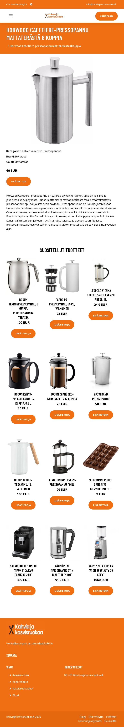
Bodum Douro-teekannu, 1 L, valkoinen (23, 484)
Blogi (15, 695)
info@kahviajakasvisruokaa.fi (101, 4)
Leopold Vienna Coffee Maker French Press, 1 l (101, 294)
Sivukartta (110, 721)
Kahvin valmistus (32, 151)
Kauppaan (106, 16)
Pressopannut (52, 151)
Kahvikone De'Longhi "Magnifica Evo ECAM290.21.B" (23, 570)
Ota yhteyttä (95, 717)
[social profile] (31, 4)
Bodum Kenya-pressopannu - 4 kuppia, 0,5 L (23, 398)
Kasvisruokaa (20, 675)
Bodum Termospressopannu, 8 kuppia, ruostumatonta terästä (23, 308)
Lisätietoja (18, 181)
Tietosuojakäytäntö (89, 721)
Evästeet (111, 717)
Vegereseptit (20, 682)
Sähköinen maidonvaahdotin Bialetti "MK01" (62, 570)
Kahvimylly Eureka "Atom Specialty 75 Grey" (100, 570)
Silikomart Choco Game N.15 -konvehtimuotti (100, 484)
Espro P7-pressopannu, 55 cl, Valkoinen (62, 304)
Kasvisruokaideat (22, 688)
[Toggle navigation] (10, 16)
